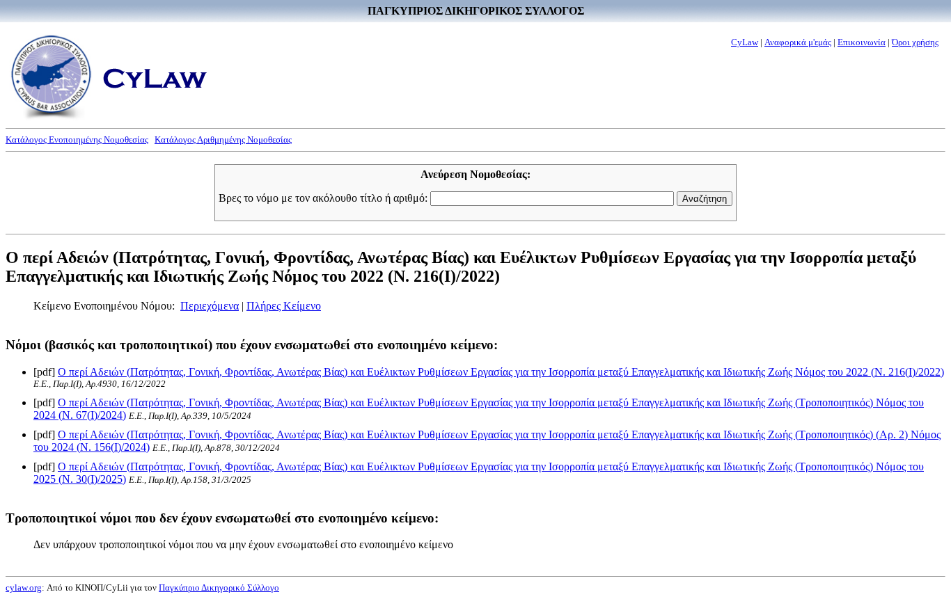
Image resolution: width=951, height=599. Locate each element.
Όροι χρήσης (915, 42)
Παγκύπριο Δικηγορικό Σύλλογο (219, 587)
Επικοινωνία (862, 42)
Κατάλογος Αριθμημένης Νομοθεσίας (223, 139)
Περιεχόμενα (209, 306)
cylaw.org (24, 587)
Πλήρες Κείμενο (283, 306)
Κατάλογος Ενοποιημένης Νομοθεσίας (77, 139)
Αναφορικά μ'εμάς (797, 42)
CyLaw (744, 42)
